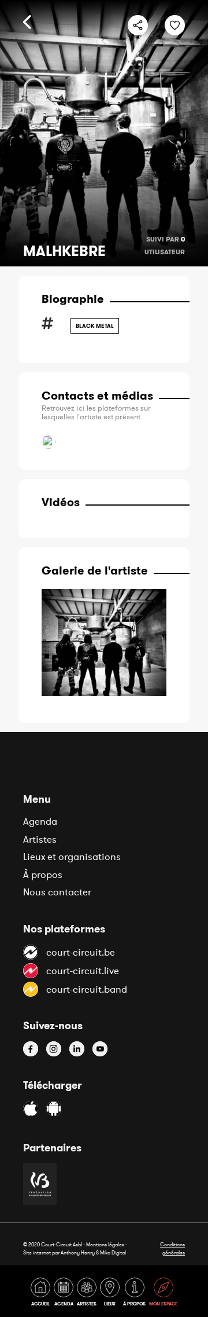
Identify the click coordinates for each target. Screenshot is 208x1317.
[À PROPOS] (135, 1294)
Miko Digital (113, 1252)
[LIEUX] (110, 1294)
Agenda (40, 821)
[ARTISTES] (87, 1294)
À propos (42, 874)
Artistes (40, 839)
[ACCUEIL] (41, 1294)
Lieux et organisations (72, 856)
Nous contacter (57, 892)
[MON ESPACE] (163, 1294)
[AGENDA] (64, 1294)
